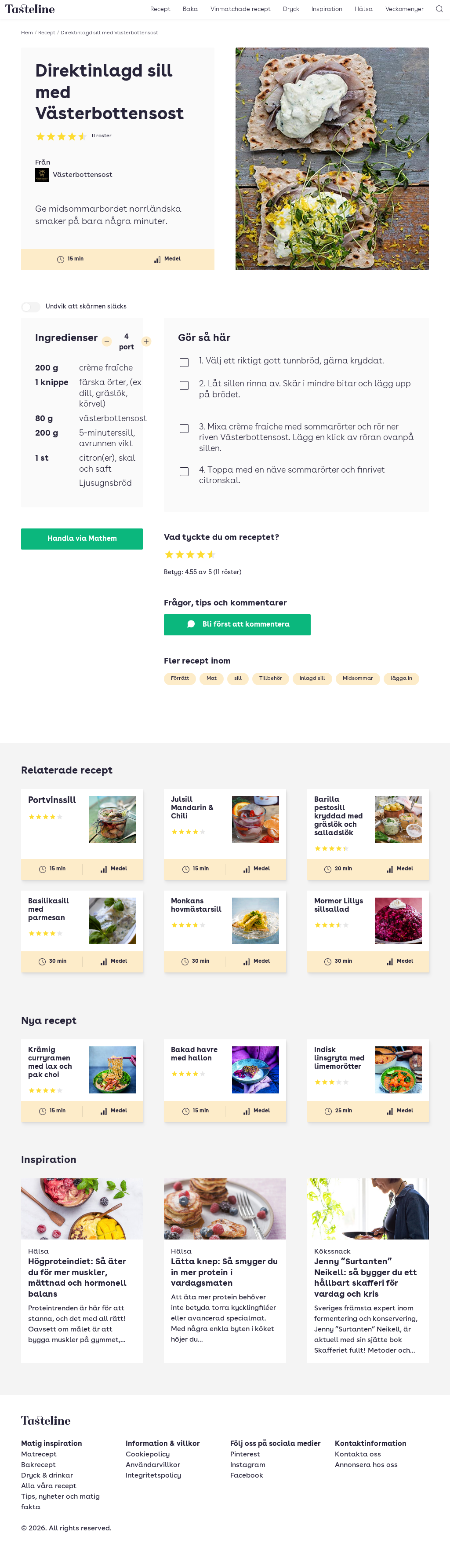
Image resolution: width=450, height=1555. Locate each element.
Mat (212, 678)
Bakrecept (38, 1465)
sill (238, 678)
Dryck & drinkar (47, 1475)
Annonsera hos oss (366, 1465)
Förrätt (180, 678)
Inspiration (327, 9)
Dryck (291, 9)
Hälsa (364, 9)
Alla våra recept (48, 1486)
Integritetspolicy (153, 1475)
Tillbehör (270, 678)
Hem (27, 33)
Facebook (246, 1475)
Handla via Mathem (82, 539)
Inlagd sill (312, 678)
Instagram (247, 1465)
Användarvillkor (153, 1465)
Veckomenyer (404, 9)
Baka (190, 9)
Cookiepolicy (148, 1454)
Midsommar (358, 678)
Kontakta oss (358, 1454)
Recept (160, 9)
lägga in (401, 678)
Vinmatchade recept (240, 9)
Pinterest (245, 1454)
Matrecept (39, 1454)
